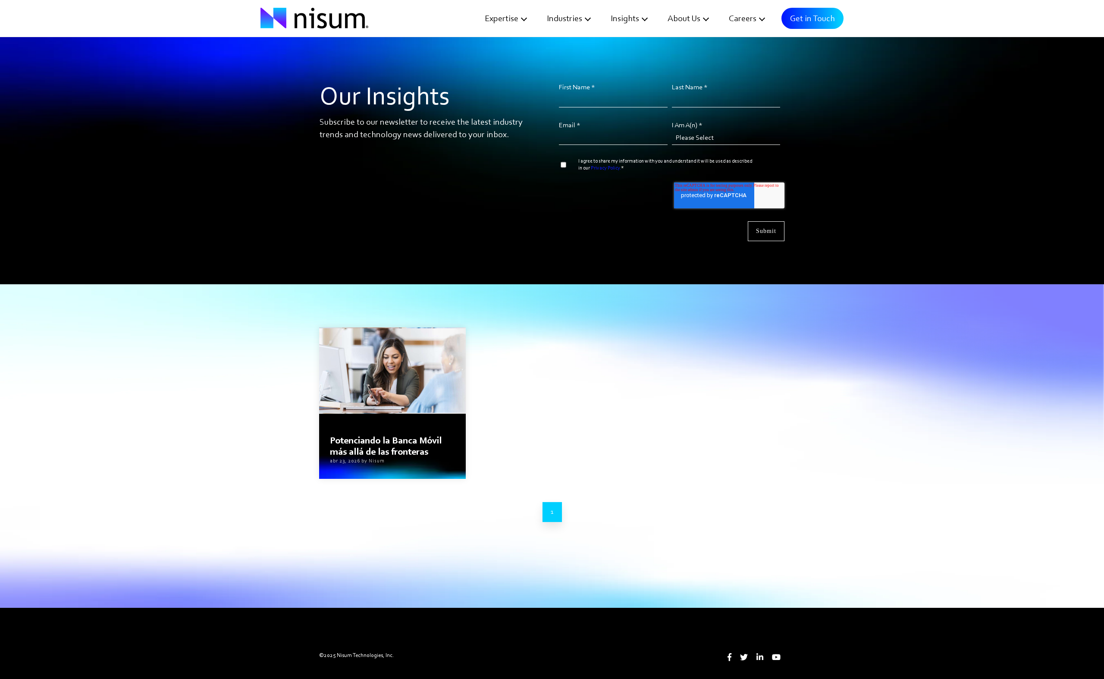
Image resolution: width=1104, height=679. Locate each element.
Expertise (501, 18)
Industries (564, 18)
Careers (742, 18)
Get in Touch (812, 18)
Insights (625, 18)
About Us (684, 18)
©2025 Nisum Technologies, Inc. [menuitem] (356, 655)
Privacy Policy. (606, 168)
